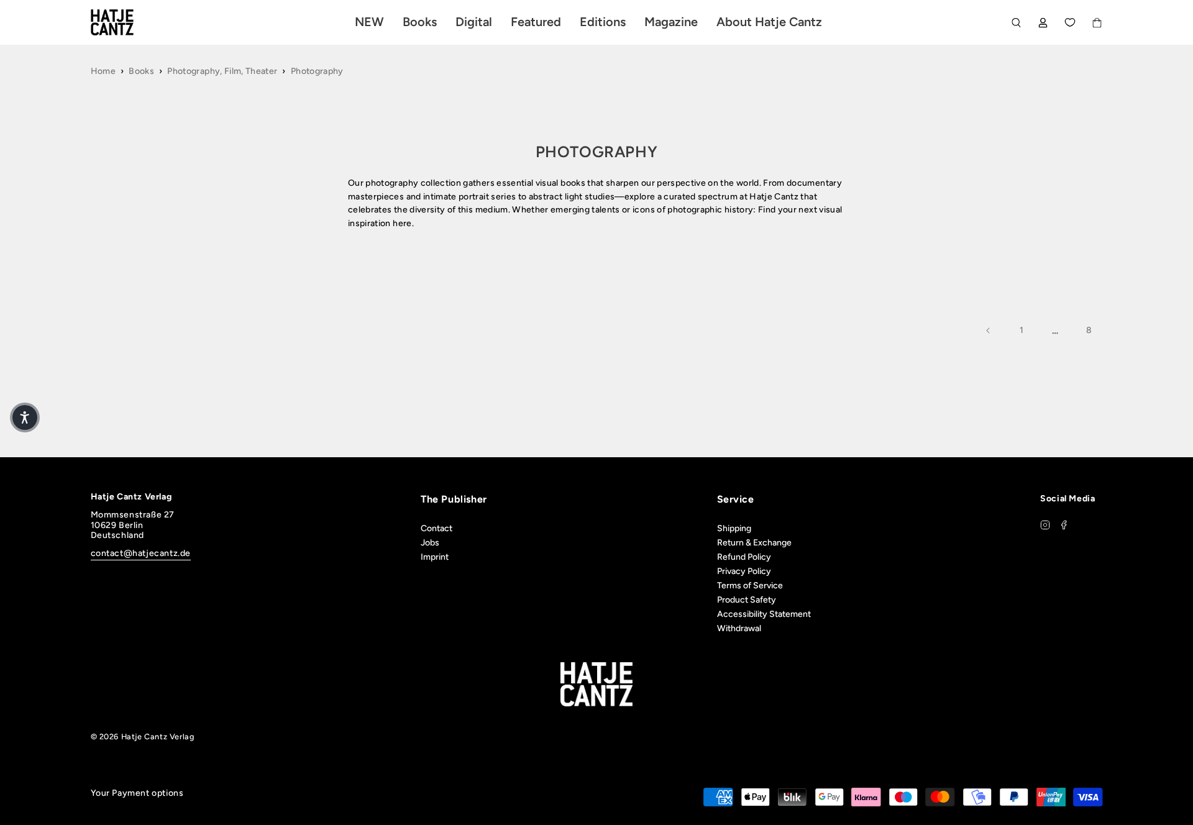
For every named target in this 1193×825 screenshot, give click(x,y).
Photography (317, 71)
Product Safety (746, 600)
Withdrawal (739, 628)
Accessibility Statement (764, 614)
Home (103, 71)
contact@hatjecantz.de (141, 553)
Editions (603, 21)
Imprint (435, 557)
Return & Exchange (754, 542)
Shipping (734, 528)
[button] (25, 417)
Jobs (430, 542)
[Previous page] (988, 330)
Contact (436, 528)
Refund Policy (744, 557)
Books (141, 71)
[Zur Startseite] (127, 22)
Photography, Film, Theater (222, 71)
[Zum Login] (1043, 22)
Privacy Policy (744, 571)
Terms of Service (750, 585)
